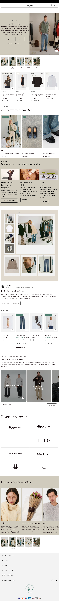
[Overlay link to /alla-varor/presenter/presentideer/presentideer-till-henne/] (11, 504)
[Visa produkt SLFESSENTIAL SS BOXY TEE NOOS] (51, 322)
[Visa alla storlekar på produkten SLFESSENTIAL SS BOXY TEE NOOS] (48, 343)
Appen (5, 565)
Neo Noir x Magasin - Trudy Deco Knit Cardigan (8, 96)
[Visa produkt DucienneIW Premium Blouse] (23, 81)
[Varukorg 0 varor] (57, 5)
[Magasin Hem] (29, 5)
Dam (5, 67)
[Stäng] (53, 308)
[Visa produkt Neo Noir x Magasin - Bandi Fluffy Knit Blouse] (37, 81)
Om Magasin (7, 570)
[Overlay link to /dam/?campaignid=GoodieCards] (11, 131)
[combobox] (29, 9)
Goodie (5, 560)
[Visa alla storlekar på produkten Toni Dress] (5, 340)
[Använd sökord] (3, 9)
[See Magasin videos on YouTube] (57, 580)
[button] (52, 5)
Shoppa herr (20, 39)
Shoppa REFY (25, 199)
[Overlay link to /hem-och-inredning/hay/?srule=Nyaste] (49, 174)
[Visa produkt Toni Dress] (8, 322)
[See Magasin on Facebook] (54, 580)
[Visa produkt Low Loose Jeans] (22, 322)
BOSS (47, 91)
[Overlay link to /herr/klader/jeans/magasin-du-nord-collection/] (39, 386)
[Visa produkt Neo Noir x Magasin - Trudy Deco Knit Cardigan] (8, 81)
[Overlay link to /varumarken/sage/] (15, 427)
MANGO (32, 332)
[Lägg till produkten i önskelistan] (12, 73)
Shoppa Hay (44, 201)
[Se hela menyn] (2, 5)
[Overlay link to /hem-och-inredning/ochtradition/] (43, 454)
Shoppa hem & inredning (14, 43)
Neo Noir (4, 91)
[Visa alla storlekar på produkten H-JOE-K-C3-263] (49, 98)
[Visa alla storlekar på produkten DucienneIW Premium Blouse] (20, 100)
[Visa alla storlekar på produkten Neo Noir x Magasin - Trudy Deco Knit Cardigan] (6, 100)
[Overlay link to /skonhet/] (28, 61)
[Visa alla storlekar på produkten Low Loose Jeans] (22, 344)
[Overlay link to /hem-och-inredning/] (12, 61)
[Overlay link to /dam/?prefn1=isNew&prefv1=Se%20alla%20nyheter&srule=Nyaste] (29, 245)
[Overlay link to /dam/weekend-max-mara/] (15, 440)
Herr (21, 67)
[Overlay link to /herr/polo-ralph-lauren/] (43, 440)
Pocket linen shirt (35, 335)
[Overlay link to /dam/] (4, 61)
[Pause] (56, 51)
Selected (47, 332)
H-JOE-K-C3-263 (51, 94)
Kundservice (8, 555)
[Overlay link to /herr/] (20, 61)
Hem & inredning (13, 68)
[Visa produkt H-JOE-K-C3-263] (52, 81)
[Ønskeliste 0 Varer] (54, 5)
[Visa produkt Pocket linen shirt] (36, 322)
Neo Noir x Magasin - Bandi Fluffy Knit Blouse (37, 96)
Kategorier (7, 575)
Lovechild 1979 (5, 332)
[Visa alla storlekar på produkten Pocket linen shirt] (32, 340)
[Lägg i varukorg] (12, 88)
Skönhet (28, 67)
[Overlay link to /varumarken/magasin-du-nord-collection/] (13, 386)
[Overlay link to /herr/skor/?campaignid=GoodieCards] (32, 131)
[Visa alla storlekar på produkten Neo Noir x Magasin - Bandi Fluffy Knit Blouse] (35, 100)
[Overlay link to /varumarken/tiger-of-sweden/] (43, 467)
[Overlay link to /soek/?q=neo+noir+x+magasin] (10, 174)
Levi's (17, 332)
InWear (17, 91)
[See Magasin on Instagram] (52, 580)
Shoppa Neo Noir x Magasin (9, 200)
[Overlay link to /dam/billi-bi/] (15, 467)
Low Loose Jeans (21, 335)
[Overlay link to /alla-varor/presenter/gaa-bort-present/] (32, 504)
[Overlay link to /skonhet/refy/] (29, 174)
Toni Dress (5, 335)
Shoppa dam (9, 39)
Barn (37, 67)
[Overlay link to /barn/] (36, 61)
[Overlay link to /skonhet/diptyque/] (43, 427)
